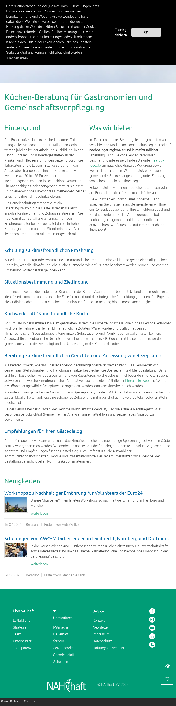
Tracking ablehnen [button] (121, 32)
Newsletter (101, 627)
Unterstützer (22, 641)
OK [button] (146, 32)
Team (17, 634)
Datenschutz (102, 641)
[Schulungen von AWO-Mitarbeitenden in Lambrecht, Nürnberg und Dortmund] (16, 550)
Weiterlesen (39, 513)
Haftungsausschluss (108, 648)
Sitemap (29, 701)
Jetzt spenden (63, 648)
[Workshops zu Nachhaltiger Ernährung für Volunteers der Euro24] (16, 504)
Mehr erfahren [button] (17, 58)
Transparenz (22, 648)
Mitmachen (61, 627)
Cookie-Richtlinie (11, 701)
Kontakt (99, 620)
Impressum (101, 634)
